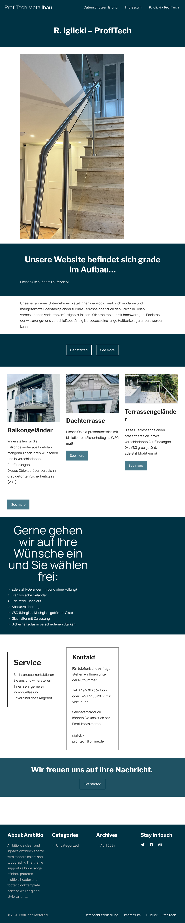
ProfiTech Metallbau (28, 7)
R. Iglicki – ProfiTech (164, 7)
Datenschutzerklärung (101, 7)
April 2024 (107, 845)
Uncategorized (67, 845)
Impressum (133, 7)
